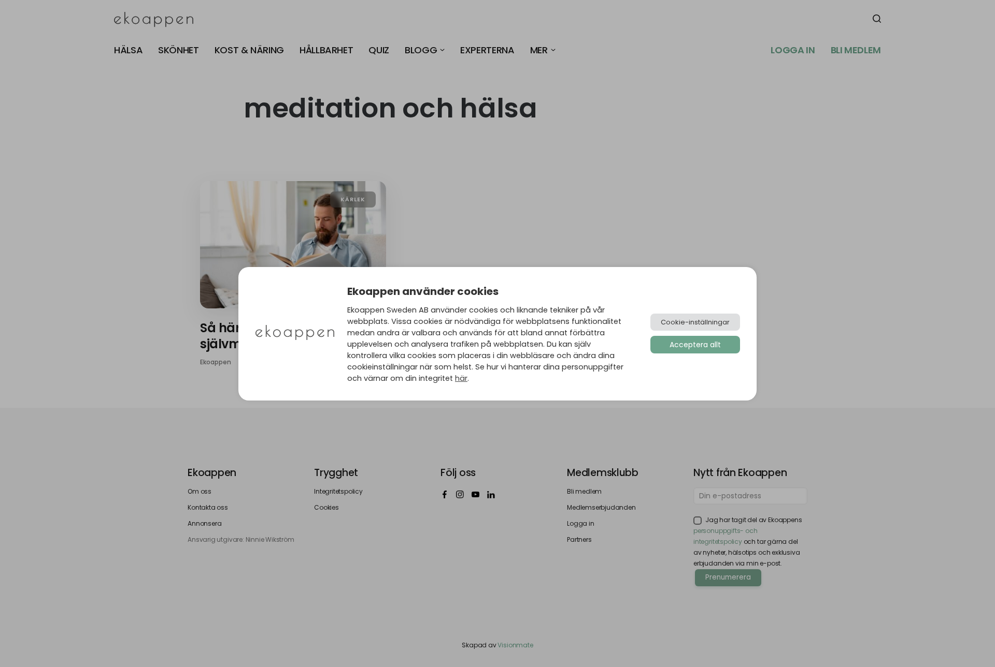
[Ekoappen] (295, 333)
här (461, 378)
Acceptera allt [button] (695, 344)
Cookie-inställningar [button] (695, 322)
